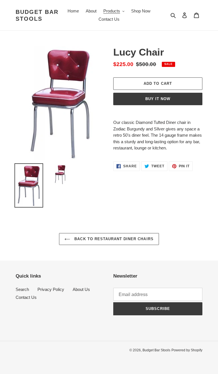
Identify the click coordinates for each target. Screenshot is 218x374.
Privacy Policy (50, 289)
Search (22, 289)
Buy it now (157, 99)
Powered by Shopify (186, 350)
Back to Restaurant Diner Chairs (113, 239)
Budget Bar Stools (37, 15)
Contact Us (26, 297)
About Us (81, 289)
